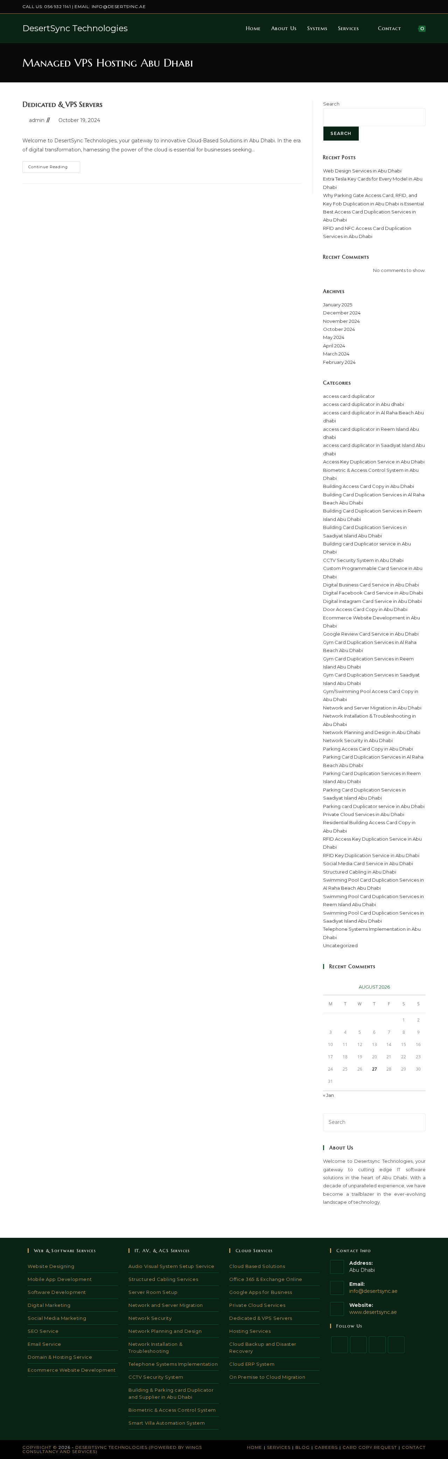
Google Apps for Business (260, 1292)
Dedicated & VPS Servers (62, 104)
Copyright (36, 1447)
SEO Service (43, 1331)
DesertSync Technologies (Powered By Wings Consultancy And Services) (112, 1449)
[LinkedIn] (396, 1344)
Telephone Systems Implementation (173, 1364)
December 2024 (341, 312)
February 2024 (339, 362)
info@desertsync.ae (119, 6)
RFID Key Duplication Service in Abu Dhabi (371, 855)
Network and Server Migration (165, 1305)
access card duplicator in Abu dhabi (363, 404)
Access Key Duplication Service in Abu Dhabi (374, 461)
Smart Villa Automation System (166, 1423)
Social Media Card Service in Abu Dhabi (368, 863)
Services (278, 1447)
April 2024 (334, 345)
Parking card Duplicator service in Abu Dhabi (374, 806)
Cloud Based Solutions (257, 1266)
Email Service (44, 1344)
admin (36, 120)
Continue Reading (54, 168)
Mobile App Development (60, 1279)
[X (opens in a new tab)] (383, 6)
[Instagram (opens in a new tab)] (400, 6)
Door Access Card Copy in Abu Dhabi (365, 609)
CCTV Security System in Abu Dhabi (363, 560)
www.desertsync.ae (373, 1312)
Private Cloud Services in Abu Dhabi (363, 814)
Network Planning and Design (165, 1331)
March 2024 (336, 354)
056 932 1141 (57, 6)
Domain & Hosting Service (60, 1357)
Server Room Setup (152, 1292)
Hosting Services (250, 1331)
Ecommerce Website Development (71, 1370)
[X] (339, 1344)
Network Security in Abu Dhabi (358, 740)
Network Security (150, 1318)
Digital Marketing (49, 1305)
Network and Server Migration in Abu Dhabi (372, 708)
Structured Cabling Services (163, 1279)
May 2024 (333, 337)
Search (331, 104)
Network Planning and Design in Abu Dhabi (371, 732)
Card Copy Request (370, 1447)
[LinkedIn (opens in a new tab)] (408, 6)
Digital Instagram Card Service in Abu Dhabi (372, 601)
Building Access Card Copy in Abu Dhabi (368, 486)
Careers (326, 1447)
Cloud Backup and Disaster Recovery (262, 1347)
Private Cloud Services (257, 1305)
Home (254, 1447)
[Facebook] (358, 1344)
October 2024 (339, 329)
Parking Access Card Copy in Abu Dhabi (368, 749)
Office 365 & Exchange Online (265, 1279)
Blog (302, 1447)
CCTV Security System (155, 1377)
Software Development (57, 1292)
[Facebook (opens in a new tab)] (391, 6)
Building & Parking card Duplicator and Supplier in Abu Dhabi (171, 1393)
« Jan (328, 1095)
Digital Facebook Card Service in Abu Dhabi (373, 593)
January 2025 (337, 304)
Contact (414, 1447)
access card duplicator (349, 396)
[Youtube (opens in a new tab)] (423, 6)
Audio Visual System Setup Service (171, 1266)
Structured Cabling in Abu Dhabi (359, 872)
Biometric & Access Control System (172, 1410)
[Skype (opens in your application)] (416, 6)
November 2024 (341, 321)
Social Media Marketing (57, 1318)
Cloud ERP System (252, 1364)
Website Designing (51, 1266)
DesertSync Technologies (75, 28)
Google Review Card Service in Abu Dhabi (371, 634)
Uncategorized (340, 945)
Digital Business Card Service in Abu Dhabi (371, 585)
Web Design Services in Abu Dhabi (362, 171)
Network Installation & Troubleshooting (155, 1347)
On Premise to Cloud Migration (267, 1377)
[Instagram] (377, 1344)
